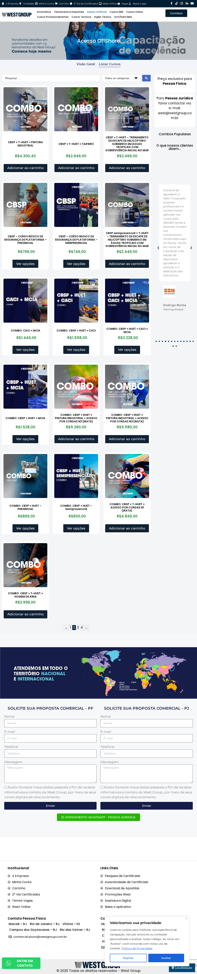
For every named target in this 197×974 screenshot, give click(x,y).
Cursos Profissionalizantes (53, 17)
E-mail (9, 732)
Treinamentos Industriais (69, 12)
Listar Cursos (110, 64)
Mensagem (13, 762)
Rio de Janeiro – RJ (45, 924)
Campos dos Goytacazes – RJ (33, 929)
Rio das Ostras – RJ (75, 929)
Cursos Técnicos (81, 17)
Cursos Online (134, 12)
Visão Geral (86, 64)
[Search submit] (146, 78)
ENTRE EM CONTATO (25, 963)
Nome (9, 716)
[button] (158, 248)
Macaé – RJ (18, 924)
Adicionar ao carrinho (25, 168)
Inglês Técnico (102, 17)
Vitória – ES (71, 924)
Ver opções (25, 264)
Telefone (11, 747)
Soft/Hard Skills (123, 17)
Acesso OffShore (97, 12)
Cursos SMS (116, 12)
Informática (44, 12)
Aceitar (166, 958)
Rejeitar (128, 958)
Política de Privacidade (137, 948)
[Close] (187, 918)
